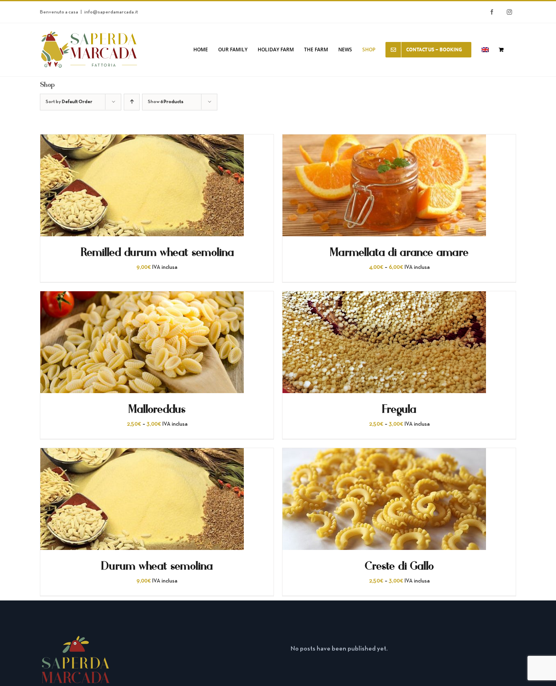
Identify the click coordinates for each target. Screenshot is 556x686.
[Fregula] (384, 298)
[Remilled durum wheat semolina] (142, 141)
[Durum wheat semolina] (142, 454)
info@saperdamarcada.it (111, 12)
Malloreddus (157, 409)
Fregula (399, 409)
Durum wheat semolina (157, 566)
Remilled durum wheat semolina (157, 252)
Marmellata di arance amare (399, 252)
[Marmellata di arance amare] (384, 141)
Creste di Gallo (399, 566)
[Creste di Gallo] (384, 454)
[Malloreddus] (142, 298)
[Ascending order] (132, 102)
